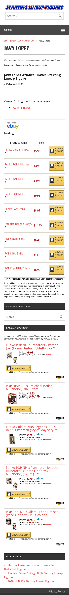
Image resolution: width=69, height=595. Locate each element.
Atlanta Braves (21, 107)
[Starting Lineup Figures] (34, 7)
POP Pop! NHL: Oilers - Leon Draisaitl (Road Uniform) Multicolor (32, 513)
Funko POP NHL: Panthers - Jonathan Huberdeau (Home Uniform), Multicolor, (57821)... (33, 471)
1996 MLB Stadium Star (27, 41)
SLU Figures (9, 41)
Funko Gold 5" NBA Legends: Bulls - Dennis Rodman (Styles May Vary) (32, 428)
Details (49, 355)
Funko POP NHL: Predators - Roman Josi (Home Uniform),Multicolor (32, 346)
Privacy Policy (56, 591)
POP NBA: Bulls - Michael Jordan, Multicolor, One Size (29, 387)
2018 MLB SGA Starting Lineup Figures (31, 581)
